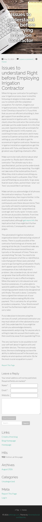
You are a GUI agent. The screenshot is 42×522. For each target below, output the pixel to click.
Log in (4, 497)
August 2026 (7, 469)
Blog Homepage (9, 440)
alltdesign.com (14, 515)
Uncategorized (8, 481)
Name (5, 385)
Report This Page (8, 365)
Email (5, 390)
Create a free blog (10, 437)
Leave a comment (26, 59)
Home (4, 62)
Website (5, 395)
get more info (29, 220)
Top (17, 510)
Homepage (6, 445)
